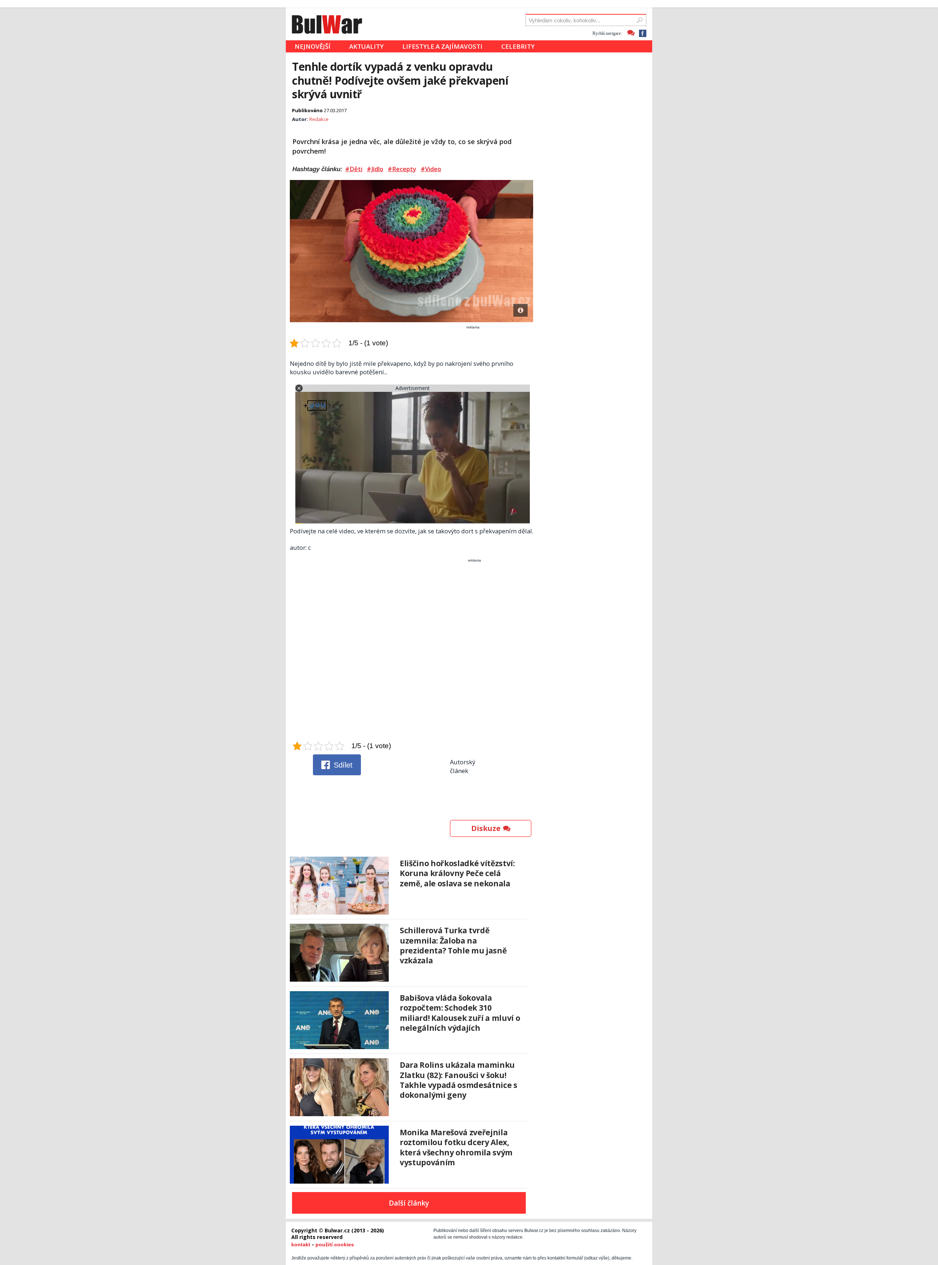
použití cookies (334, 1244)
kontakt (300, 1244)
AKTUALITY (366, 46)
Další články (409, 1203)
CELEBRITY (518, 46)
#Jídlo (375, 169)
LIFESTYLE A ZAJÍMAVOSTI (442, 46)
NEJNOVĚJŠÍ (312, 46)
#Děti (353, 169)
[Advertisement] (412, 651)
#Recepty (402, 169)
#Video (431, 169)
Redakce (319, 119)
